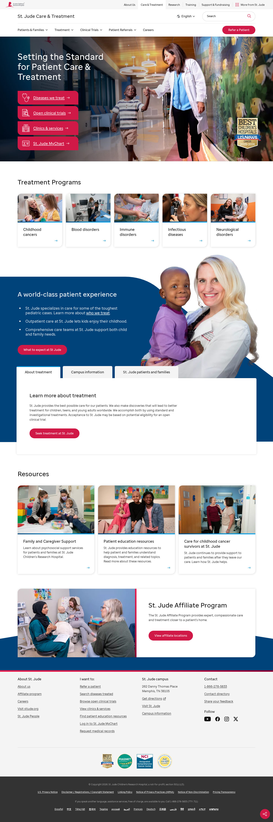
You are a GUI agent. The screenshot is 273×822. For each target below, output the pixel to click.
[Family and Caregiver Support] (56, 529)
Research (174, 5)
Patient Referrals (120, 30)
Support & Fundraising (216, 5)
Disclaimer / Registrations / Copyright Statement (87, 792)
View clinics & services (95, 709)
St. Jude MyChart (48, 143)
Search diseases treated (96, 694)
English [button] (186, 16)
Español (59, 809)
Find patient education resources (103, 716)
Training (191, 5)
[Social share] (265, 814)
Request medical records (97, 731)
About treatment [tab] (38, 372)
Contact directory (217, 694)
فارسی (173, 809)
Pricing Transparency (224, 792)
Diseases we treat (49, 97)
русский (116, 809)
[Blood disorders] (88, 220)
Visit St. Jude (151, 706)
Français (138, 809)
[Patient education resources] (136, 529)
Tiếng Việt (80, 809)
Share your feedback (218, 701)
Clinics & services (48, 128)
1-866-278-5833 (215, 686)
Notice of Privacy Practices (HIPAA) (155, 792)
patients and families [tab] (146, 372)
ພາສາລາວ (214, 809)
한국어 (92, 809)
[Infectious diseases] (184, 220)
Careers (148, 30)
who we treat (98, 312)
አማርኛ (202, 809)
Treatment (62, 30)
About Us (129, 5)
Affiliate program (30, 694)
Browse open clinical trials (98, 701)
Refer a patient (90, 686)
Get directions (152, 698)
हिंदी (182, 809)
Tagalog (104, 809)
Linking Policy (125, 792)
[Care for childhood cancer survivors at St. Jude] (217, 529)
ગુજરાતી (191, 809)
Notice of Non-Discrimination (193, 792)
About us (24, 686)
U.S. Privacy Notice (48, 792)
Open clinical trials (49, 113)
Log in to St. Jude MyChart (99, 724)
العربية (127, 809)
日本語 (162, 809)
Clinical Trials (89, 30)
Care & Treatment (152, 5)
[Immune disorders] (136, 220)
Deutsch (151, 809)
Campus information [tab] (87, 372)
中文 (69, 809)
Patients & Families (31, 30)
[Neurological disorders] (233, 220)
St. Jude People (28, 716)
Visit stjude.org (28, 709)
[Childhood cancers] (40, 220)
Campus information (156, 713)
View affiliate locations (171, 635)
